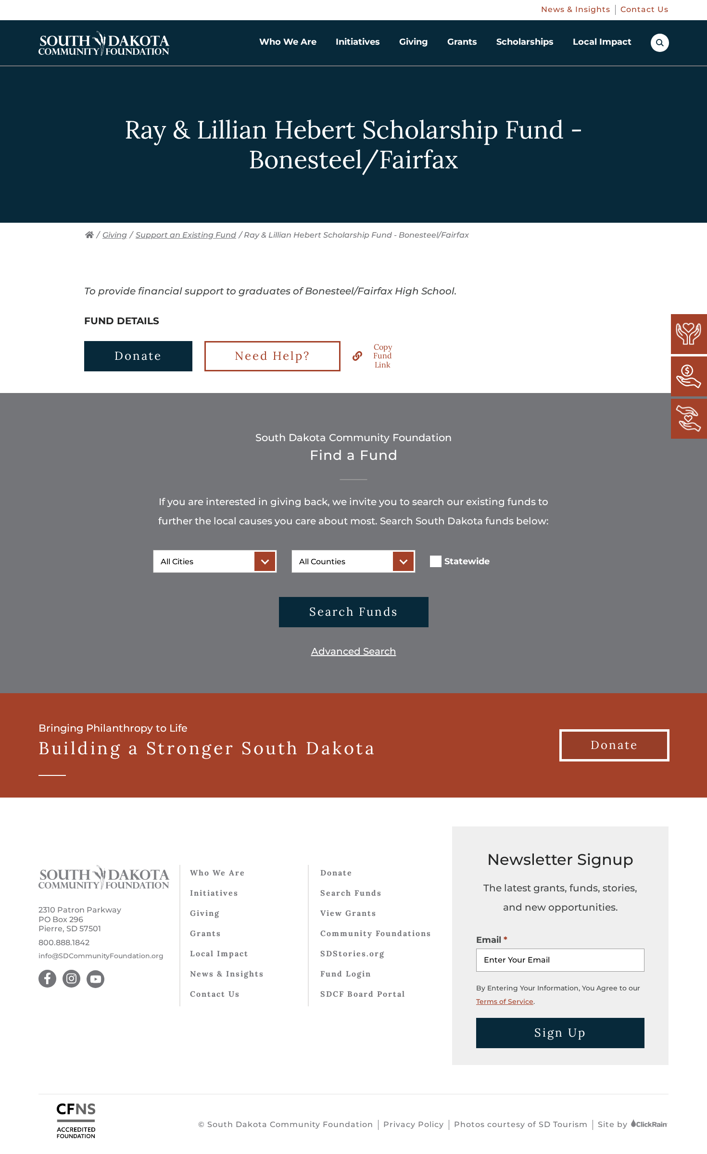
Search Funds (353, 611)
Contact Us (644, 9)
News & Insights (575, 9)
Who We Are (287, 42)
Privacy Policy (413, 1124)
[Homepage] (104, 43)
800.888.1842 (63, 942)
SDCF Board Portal (362, 994)
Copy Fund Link (382, 355)
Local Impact (602, 42)
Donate (138, 355)
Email (488, 940)
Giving (413, 42)
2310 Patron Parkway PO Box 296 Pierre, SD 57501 (79, 919)
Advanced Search (353, 651)
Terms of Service (504, 1001)
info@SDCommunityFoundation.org (101, 956)
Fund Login (345, 973)
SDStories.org (352, 953)
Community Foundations (375, 933)
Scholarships (525, 42)
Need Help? (272, 355)
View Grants (348, 913)
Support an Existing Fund (186, 235)
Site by (614, 1124)
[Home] (89, 235)
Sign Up (560, 1032)
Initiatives (358, 42)
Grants (462, 42)
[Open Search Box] (660, 43)
